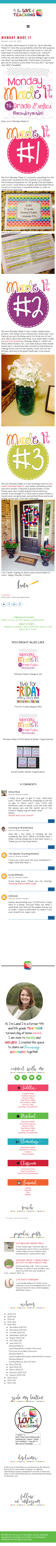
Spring (28, 1188)
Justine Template (40, 1535)
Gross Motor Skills (28, 1102)
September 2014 (17, 1335)
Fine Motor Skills (28, 1100)
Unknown (13, 896)
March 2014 (15, 1370)
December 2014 (17, 1327)
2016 (10, 1319)
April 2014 (14, 1367)
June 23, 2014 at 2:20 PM (18, 856)
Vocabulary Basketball (30, 1243)
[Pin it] (20, 604)
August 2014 (15, 1338)
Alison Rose (14, 792)
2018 (10, 1317)
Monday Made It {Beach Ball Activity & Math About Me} (32, 1261)
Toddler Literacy (28, 1096)
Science (28, 1152)
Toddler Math (28, 1093)
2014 (10, 1324)
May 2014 (14, 1364)
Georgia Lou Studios (22, 1537)
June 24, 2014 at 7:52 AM (18, 898)
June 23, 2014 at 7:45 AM (18, 794)
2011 (10, 1383)
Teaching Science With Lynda (22, 883)
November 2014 (17, 1330)
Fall (28, 1192)
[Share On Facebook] (9, 604)
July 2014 (14, 1340)
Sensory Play (28, 1098)
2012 (10, 1380)
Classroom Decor (28, 1171)
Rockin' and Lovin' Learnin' (21, 815)
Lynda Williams (15, 875)
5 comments (5, 595)
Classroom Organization (20, 597)
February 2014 (16, 1372)
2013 (10, 1378)
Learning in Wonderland (20, 827)
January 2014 (16, 1375)
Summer (28, 1190)
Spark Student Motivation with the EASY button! (30, 1356)
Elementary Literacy (28, 1149)
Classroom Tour (28, 1169)
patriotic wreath (12, 341)
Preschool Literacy (28, 1124)
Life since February (27, 1279)
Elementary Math (28, 1147)
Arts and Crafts (28, 1130)
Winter (28, 1195)
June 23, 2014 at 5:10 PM (18, 877)
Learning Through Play (28, 1107)
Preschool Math (28, 1122)
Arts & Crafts (28, 1104)
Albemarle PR (7, 1539)
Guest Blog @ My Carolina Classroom (25, 1348)
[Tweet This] (3, 604)
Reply (51, 821)
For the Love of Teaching (20, 1535)
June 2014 (14, 1343)
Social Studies (28, 1154)
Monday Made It (16, 1346)
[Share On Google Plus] (14, 604)
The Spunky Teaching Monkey (23, 853)
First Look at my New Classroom (23, 1351)
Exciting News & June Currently (22, 1362)
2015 (10, 1322)
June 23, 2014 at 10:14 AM (18, 830)
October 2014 (16, 1332)
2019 (10, 1314)
